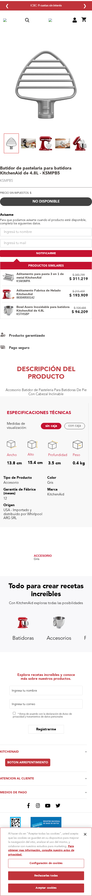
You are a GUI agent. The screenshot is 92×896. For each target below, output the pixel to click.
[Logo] (50, 20)
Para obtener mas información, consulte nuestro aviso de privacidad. (41, 850)
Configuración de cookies (46, 863)
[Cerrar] (85, 834)
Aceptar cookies (46, 888)
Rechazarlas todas (46, 875)
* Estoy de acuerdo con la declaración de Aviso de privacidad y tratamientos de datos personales (42, 715)
